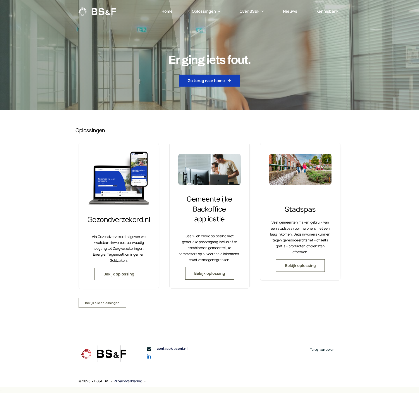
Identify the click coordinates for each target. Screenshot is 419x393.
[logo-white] (97, 7)
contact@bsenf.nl (172, 348)
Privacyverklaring (128, 381)
